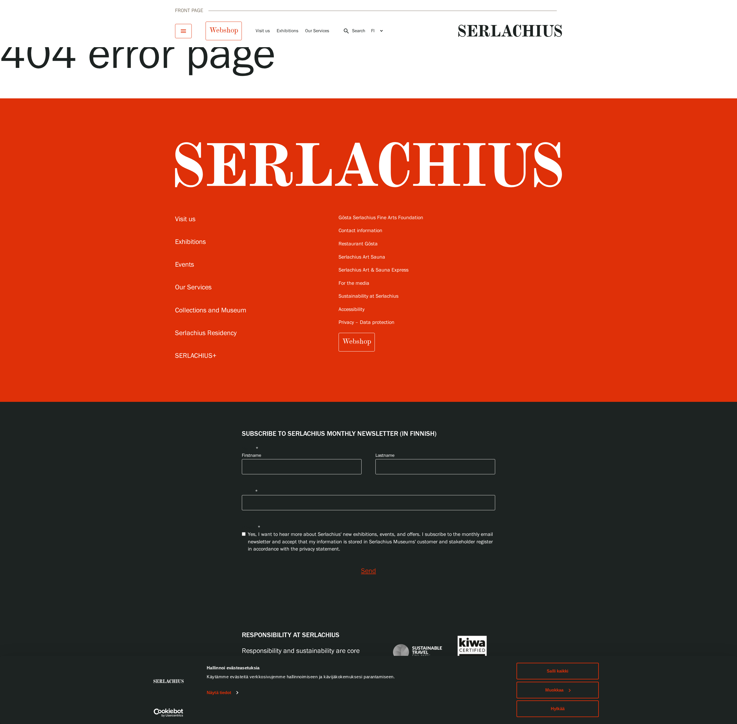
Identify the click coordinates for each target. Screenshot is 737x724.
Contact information (360, 231)
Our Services (317, 31)
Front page (189, 10)
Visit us (263, 31)
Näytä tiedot (219, 692)
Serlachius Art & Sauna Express (374, 270)
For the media (354, 283)
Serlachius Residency (206, 333)
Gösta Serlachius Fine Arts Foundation (381, 218)
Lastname (384, 455)
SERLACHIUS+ (195, 356)
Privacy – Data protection (366, 323)
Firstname (251, 455)
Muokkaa (554, 689)
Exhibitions (287, 31)
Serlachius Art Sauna (362, 257)
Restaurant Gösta (358, 244)
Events (184, 265)
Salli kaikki (557, 670)
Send (368, 571)
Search (354, 31)
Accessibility (351, 310)
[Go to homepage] (510, 31)
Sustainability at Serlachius (368, 296)
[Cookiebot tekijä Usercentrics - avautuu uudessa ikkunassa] (168, 712)
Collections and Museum (210, 310)
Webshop (223, 30)
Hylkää (558, 708)
